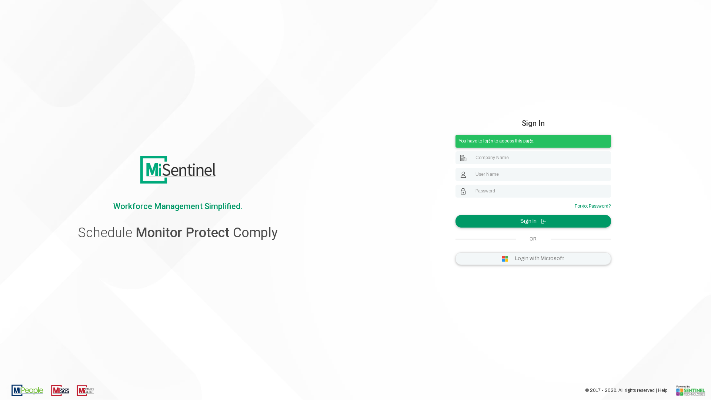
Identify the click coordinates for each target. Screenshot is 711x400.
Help (663, 390)
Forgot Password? (593, 206)
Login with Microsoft (539, 258)
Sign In (529, 221)
